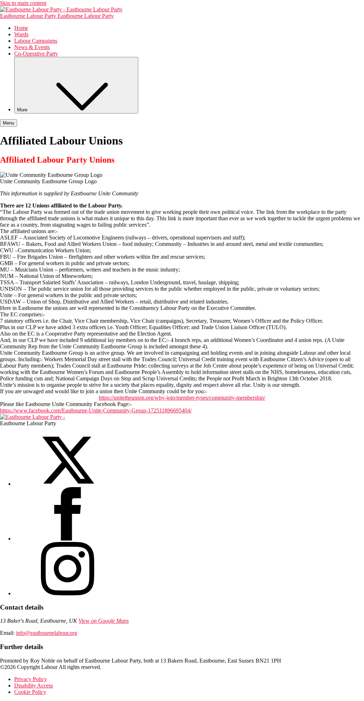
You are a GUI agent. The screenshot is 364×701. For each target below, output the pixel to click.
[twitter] (67, 484)
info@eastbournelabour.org (46, 633)
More (23, 109)
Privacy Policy (30, 679)
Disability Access (33, 685)
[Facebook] (67, 539)
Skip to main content (23, 3)
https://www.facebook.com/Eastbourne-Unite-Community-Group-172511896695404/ (96, 410)
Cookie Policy (30, 692)
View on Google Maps (104, 621)
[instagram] (67, 593)
